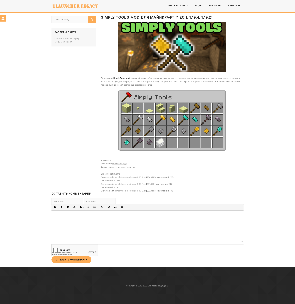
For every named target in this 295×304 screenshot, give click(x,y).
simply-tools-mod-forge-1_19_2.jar (130, 190)
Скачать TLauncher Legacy (67, 38)
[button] (55, 207)
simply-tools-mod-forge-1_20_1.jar (130, 177)
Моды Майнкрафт (63, 41)
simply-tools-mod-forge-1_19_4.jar (130, 184)
